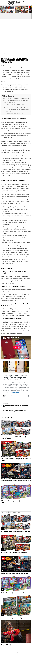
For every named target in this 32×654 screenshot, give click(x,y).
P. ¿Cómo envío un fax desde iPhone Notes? (17, 107)
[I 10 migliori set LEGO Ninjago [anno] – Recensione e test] (21, 9)
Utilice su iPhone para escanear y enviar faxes (15, 100)
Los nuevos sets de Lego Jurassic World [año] (12, 618)
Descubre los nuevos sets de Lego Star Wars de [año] (16, 481)
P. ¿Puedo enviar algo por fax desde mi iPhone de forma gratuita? (17, 110)
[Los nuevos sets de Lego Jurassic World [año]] (16, 605)
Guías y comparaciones (6, 434)
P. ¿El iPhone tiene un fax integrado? (15, 113)
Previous (0, 12)
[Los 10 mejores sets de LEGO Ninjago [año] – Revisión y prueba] (16, 449)
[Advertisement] (16, 36)
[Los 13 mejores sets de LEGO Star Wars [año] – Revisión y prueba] (16, 427)
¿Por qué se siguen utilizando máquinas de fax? (16, 98)
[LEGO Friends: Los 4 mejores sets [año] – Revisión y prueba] (16, 491)
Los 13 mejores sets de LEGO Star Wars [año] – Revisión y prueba (14, 437)
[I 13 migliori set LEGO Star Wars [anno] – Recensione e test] (7, 9)
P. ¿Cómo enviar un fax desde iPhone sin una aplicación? (17, 105)
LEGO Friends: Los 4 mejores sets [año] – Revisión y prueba (15, 501)
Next (31, 12)
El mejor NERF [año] (6, 645)
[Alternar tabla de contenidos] (28, 96)
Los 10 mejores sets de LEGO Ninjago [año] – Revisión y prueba (16, 459)
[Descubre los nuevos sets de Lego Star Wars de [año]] (16, 471)
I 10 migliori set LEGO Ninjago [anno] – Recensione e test (21, 15)
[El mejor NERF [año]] (16, 631)
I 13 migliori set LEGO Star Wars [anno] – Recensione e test (6, 15)
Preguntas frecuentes (9, 102)
